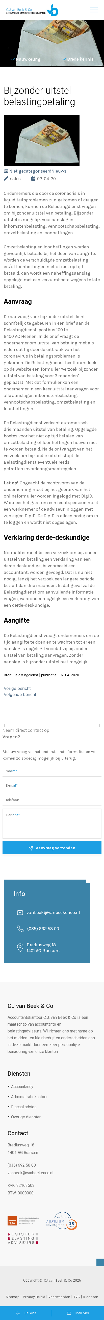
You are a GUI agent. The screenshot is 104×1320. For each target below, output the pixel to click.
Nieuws (58, 171)
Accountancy (22, 1086)
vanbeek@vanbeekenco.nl (53, 912)
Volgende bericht (20, 694)
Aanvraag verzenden (55, 847)
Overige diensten (26, 1117)
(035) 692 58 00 (43, 928)
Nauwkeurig (28, 59)
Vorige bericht (17, 688)
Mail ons (82, 1313)
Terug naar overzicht (40, 79)
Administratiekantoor (29, 1096)
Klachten (90, 1297)
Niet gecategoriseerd (30, 171)
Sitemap (12, 1297)
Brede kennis (80, 59)
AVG (76, 1297)
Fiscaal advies (24, 1106)
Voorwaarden (59, 1297)
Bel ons (30, 1313)
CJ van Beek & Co (58, 1280)
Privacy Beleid (34, 1297)
